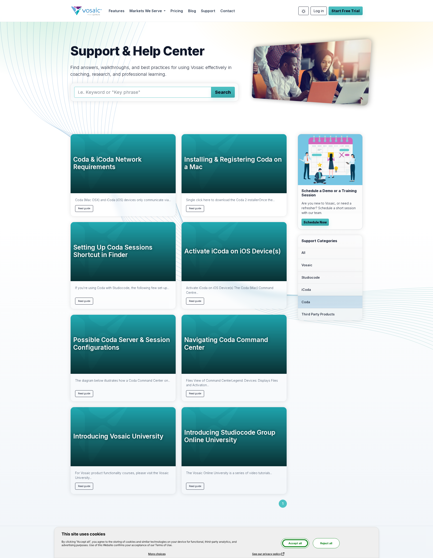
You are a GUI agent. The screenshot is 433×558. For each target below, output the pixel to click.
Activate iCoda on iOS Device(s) (232, 251)
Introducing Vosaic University (118, 436)
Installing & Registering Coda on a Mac (233, 163)
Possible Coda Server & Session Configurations (121, 343)
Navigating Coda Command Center (226, 343)
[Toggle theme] (303, 11)
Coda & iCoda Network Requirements (107, 163)
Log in (318, 11)
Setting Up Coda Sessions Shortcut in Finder (112, 251)
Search (223, 92)
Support (208, 11)
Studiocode (311, 277)
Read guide (84, 208)
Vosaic (307, 265)
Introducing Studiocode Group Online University (229, 436)
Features (116, 11)
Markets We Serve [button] (146, 11)
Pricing (176, 11)
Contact (227, 11)
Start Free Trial (346, 11)
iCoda (306, 290)
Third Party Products (318, 314)
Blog (192, 11)
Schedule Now (315, 222)
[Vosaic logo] (86, 11)
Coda (306, 302)
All (303, 253)
